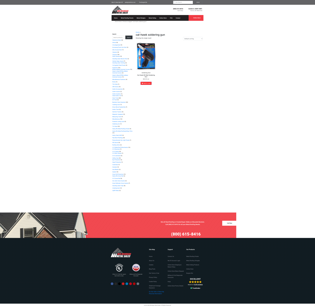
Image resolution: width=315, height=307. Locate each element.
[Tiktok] (138, 283)
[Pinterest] (130, 283)
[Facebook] (112, 283)
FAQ (171, 18)
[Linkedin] (127, 283)
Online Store (163, 18)
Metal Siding (152, 18)
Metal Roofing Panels (127, 18)
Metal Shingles (141, 18)
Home (116, 18)
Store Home (118, 21)
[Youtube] (123, 283)
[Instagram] (115, 283)
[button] (195, 283)
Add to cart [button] (147, 83)
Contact (178, 18)
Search (114, 34)
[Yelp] (134, 283)
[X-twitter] (119, 283)
